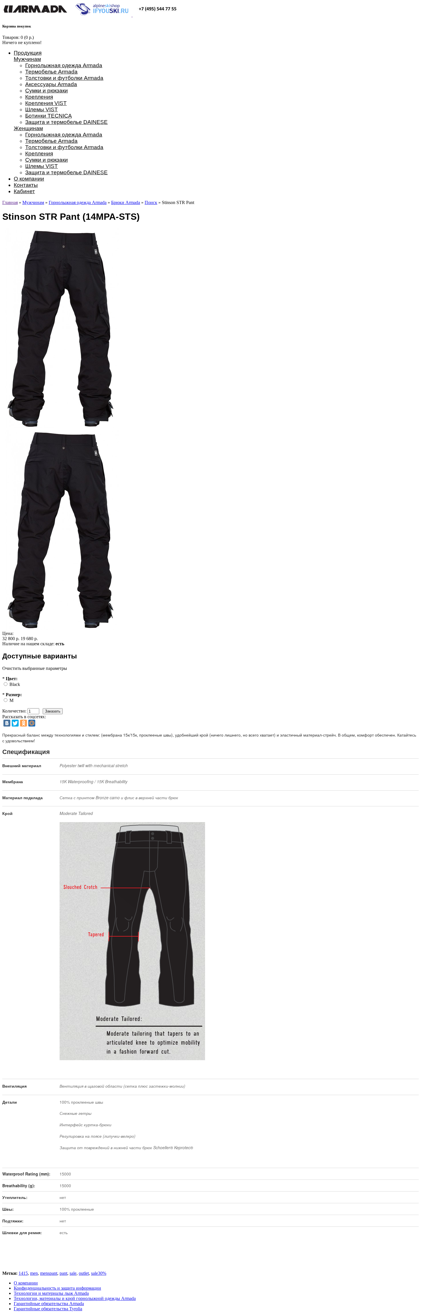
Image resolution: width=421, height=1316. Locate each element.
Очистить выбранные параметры (34, 668)
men (34, 1273)
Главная (10, 202)
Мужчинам (27, 59)
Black (14, 684)
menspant (48, 1273)
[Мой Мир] (31, 723)
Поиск (151, 202)
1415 (23, 1273)
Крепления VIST (46, 103)
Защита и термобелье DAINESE (66, 122)
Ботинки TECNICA (48, 116)
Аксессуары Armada (51, 84)
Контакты (26, 185)
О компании (29, 179)
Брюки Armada (125, 202)
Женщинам (28, 128)
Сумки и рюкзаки (46, 91)
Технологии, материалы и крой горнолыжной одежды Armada (75, 1298)
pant (63, 1273)
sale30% (98, 1273)
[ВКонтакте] (6, 723)
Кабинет (24, 191)
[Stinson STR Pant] (62, 628)
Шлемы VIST (41, 109)
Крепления (39, 97)
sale (73, 1273)
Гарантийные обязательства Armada (49, 1303)
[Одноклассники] (23, 723)
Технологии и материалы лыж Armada (51, 1293)
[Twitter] (15, 723)
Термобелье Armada (51, 72)
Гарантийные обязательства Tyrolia (48, 1308)
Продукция (28, 53)
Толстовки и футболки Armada (64, 78)
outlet (84, 1273)
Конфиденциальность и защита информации (57, 1288)
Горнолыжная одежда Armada (63, 65)
